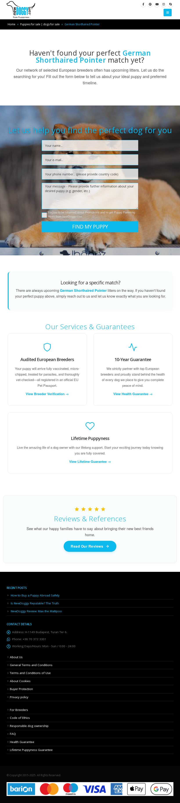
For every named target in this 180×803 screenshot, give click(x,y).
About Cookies (20, 681)
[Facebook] (143, 4)
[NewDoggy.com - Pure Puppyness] (21, 9)
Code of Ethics (20, 718)
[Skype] (170, 4)
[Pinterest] (150, 4)
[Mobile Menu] (168, 12)
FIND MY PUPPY (90, 226)
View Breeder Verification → (47, 393)
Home (11, 24)
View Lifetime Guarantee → (90, 461)
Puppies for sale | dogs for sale (40, 24)
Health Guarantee (22, 742)
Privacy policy (19, 697)
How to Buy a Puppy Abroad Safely (35, 595)
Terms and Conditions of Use (30, 673)
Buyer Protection (21, 689)
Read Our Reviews (87, 546)
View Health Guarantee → (133, 393)
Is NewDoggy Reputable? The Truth (35, 603)
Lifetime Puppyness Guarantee (31, 750)
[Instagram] (163, 4)
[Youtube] (157, 4)
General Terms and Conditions (31, 665)
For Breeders (19, 710)
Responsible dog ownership (29, 726)
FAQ (13, 734)
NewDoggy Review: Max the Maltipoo (36, 611)
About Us (16, 657)
